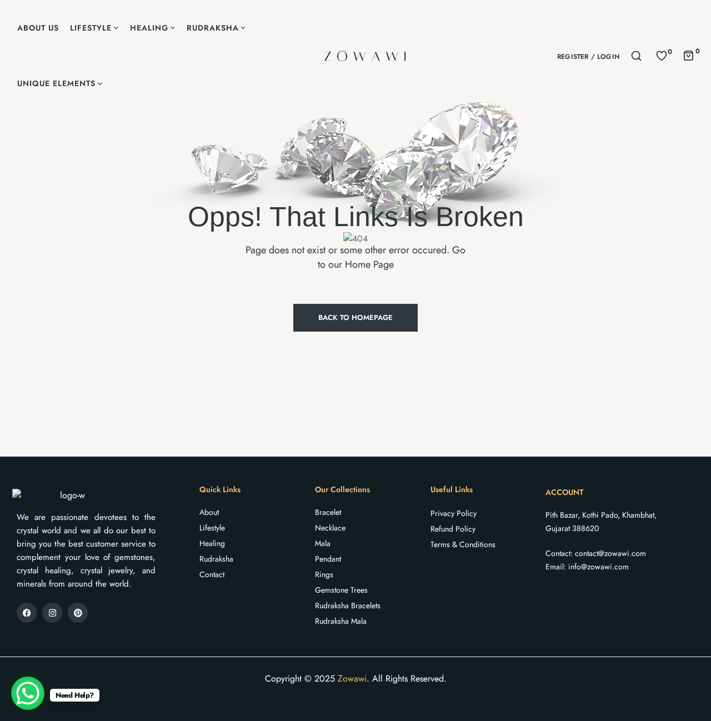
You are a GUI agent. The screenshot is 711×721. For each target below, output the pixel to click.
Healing (212, 543)
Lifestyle (212, 527)
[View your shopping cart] (688, 55)
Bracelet (328, 512)
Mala (323, 543)
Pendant (328, 558)
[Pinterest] (78, 613)
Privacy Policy (453, 513)
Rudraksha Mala (341, 621)
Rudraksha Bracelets (347, 605)
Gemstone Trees (341, 589)
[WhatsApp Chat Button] (27, 693)
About (209, 512)
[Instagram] (52, 613)
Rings (324, 574)
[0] (662, 55)
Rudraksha (216, 558)
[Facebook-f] (27, 613)
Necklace (330, 527)
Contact (211, 574)
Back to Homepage (355, 317)
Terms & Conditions (462, 544)
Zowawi (352, 678)
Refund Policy (452, 528)
